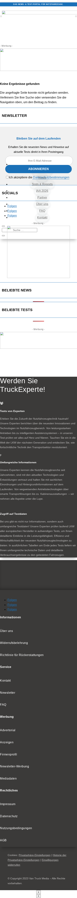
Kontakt (42, 217)
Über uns (42, 204)
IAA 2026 (42, 190)
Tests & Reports (42, 184)
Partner (42, 197)
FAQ (42, 210)
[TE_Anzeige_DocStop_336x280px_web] (38, 277)
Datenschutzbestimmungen (50, 177)
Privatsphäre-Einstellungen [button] (34, 855)
